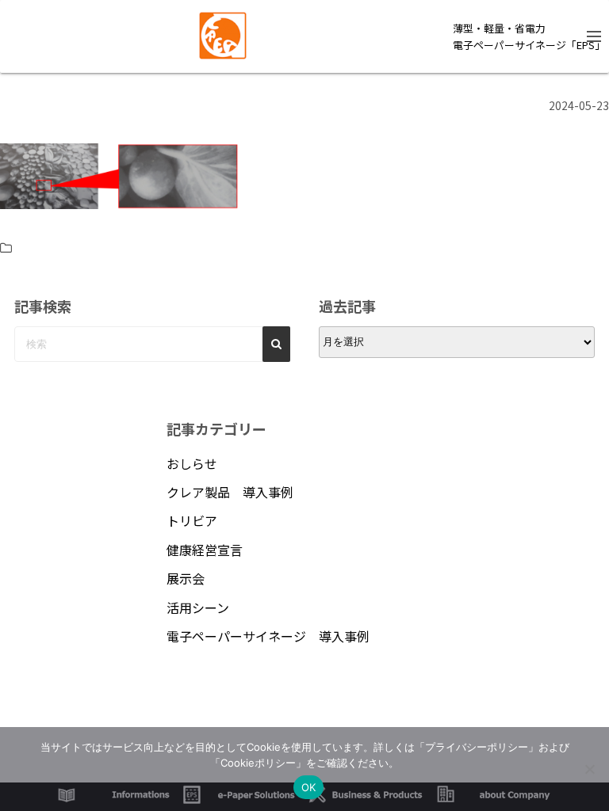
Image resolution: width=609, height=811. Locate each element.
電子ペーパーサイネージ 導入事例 (268, 635)
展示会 (186, 578)
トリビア (192, 520)
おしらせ (192, 463)
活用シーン (198, 607)
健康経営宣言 (205, 549)
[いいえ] (589, 769)
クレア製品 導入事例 (230, 491)
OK (308, 787)
